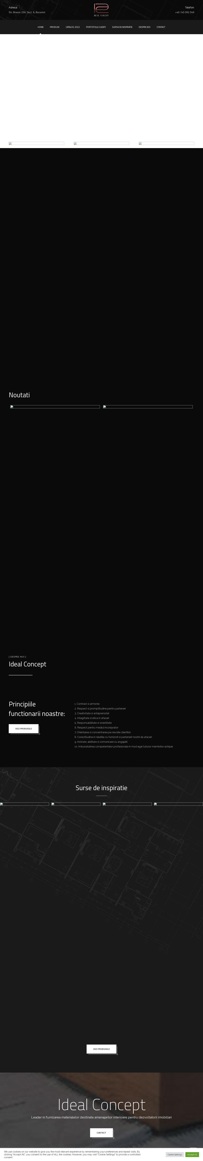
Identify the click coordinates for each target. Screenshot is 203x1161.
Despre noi (144, 27)
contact (101, 1132)
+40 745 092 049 (184, 12)
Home (41, 27)
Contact (161, 27)
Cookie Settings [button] (175, 1154)
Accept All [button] (192, 1154)
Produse (54, 27)
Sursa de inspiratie (122, 27)
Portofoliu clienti (96, 27)
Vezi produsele (23, 728)
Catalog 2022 (73, 27)
